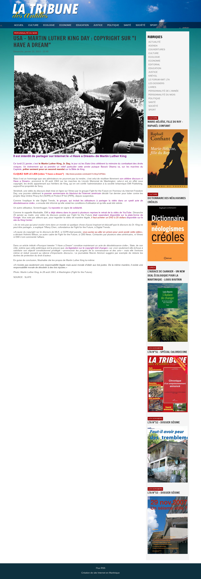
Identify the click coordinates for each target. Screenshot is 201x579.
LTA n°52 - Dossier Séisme (164, 422)
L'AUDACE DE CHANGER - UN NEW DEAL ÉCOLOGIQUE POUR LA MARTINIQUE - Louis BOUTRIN (166, 275)
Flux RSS (100, 568)
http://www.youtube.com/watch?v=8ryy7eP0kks (86, 174)
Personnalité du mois (25, 33)
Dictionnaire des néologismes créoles (167, 200)
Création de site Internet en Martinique (100, 572)
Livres (151, 268)
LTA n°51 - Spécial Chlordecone (167, 352)
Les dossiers (155, 348)
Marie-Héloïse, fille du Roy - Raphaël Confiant (165, 124)
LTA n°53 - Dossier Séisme (164, 493)
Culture (152, 118)
